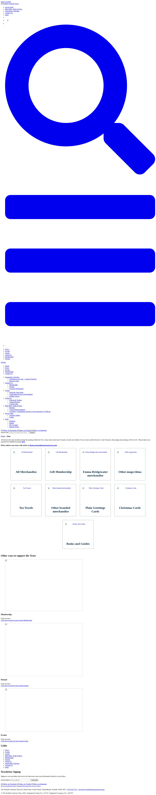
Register (12, 408)
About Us (8, 355)
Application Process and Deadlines (21, 394)
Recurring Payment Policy (24, 786)
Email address (6, 780)
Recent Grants (14, 381)
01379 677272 (72, 789)
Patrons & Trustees (15, 400)
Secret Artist (9, 7)
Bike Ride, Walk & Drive (13, 9)
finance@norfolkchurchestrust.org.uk (43, 445)
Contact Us (9, 13)
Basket (11, 423)
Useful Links (13, 404)
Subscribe (35, 780)
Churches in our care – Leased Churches (23, 379)
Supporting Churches (12, 11)
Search (32, 432)
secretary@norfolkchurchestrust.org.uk (92, 789)
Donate (7, 359)
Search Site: (5, 432)
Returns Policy (14, 427)
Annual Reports (14, 402)
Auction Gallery (14, 415)
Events (7, 351)
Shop (7, 15)
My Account (13, 425)
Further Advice (14, 396)
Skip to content (6, 2)
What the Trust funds (16, 392)
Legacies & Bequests (16, 389)
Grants (7, 353)
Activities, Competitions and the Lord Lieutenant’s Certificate (29, 411)
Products (12, 421)
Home (7, 366)
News (7, 349)
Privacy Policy (36, 786)
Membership (9, 357)
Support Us (9, 383)
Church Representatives (17, 410)
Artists (11, 417)
